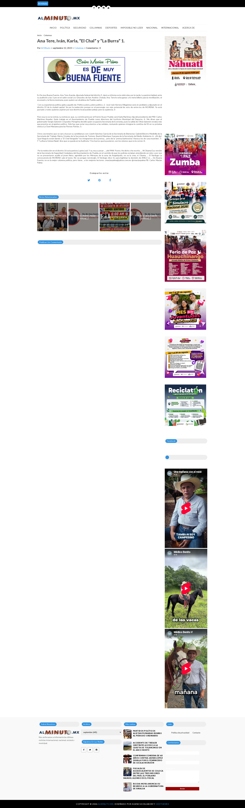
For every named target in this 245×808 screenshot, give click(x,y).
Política (65, 28)
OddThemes (162, 804)
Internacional (170, 28)
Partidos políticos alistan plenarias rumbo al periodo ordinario (147, 733)
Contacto (196, 733)
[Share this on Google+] (99, 180)
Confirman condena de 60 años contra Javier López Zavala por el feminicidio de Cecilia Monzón (148, 759)
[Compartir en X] (89, 180)
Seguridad (79, 28)
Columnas (96, 28)
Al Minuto (45, 48)
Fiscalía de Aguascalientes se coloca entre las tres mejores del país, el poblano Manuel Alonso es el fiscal (143, 773)
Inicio (53, 28)
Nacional (152, 28)
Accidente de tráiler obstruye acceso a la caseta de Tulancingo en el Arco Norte (147, 746)
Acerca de (188, 28)
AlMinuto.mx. (106, 804)
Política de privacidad (180, 733)
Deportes (111, 28)
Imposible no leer (132, 28)
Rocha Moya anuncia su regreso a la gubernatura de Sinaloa (148, 786)
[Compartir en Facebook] (110, 180)
